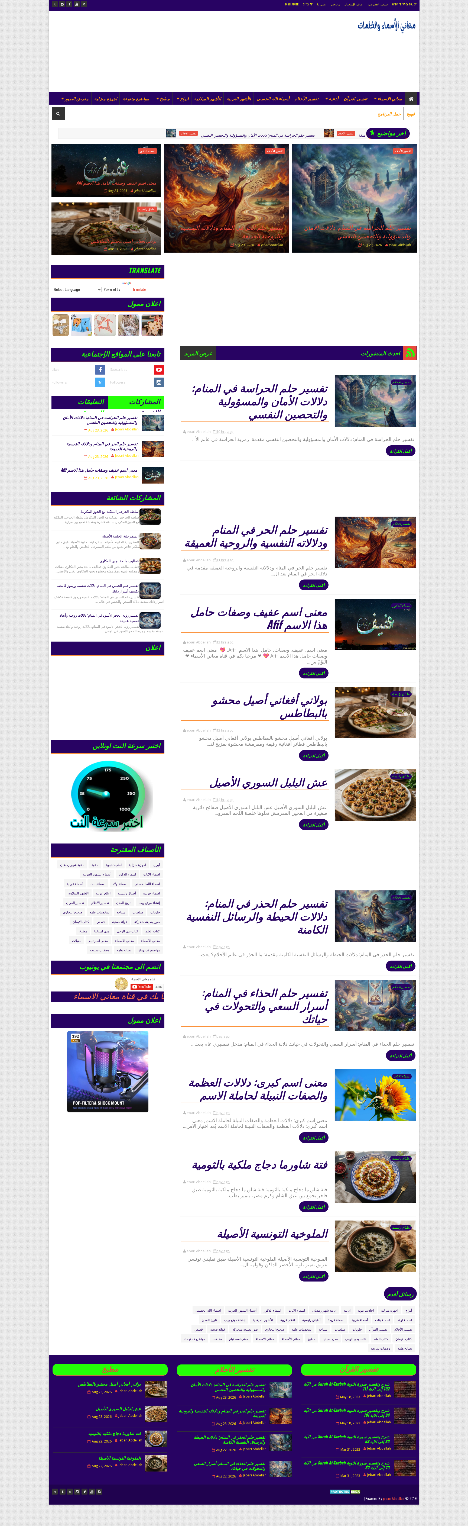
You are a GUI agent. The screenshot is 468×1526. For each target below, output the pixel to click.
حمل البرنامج (389, 113)
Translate (139, 289)
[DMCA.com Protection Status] (346, 1498)
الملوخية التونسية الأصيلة (272, 1232)
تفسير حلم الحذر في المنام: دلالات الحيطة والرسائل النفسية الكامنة (256, 915)
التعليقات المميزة (91, 402)
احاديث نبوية (366, 1310)
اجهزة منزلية (105, 98)
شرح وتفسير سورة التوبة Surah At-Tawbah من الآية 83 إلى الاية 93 (346, 1439)
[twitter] (55, 4)
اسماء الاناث (402, 1076)
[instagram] (62, 4)
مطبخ (165, 98)
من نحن (335, 4)
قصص (198, 1329)
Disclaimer (291, 4)
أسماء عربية (360, 1319)
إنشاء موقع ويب (234, 1319)
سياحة (323, 1329)
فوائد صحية (217, 1329)
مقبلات (217, 1338)
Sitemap (308, 4)
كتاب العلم (381, 1338)
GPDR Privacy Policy (404, 4)
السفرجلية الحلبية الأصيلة (120, 536)
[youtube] (77, 4)
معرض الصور (77, 98)
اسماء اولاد (404, 1319)
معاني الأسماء (291, 1338)
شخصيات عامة (301, 1329)
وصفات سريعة (380, 1348)
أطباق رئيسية (147, 209)
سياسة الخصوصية (377, 4)
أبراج (408, 1310)
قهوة (411, 113)
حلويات (357, 1329)
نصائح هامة (405, 1348)
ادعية (347, 1310)
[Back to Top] (55, 1492)
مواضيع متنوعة (135, 98)
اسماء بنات (382, 1319)
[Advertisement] (150, 51)
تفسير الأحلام (306, 98)
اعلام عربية (287, 1319)
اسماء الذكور (147, 151)
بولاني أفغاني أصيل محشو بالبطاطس (123, 241)
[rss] (84, 4)
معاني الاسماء (390, 98)
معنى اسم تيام (238, 1338)
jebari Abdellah (393, 1498)
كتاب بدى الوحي (355, 1338)
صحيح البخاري (274, 1329)
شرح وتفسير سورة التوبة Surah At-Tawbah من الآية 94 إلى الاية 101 (346, 1412)
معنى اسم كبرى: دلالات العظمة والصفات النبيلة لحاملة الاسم (257, 1088)
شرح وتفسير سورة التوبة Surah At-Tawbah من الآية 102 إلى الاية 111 (346, 1386)
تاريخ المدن (209, 1319)
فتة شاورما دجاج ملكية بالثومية (259, 1163)
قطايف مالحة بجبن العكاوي (119, 560)
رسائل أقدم (400, 1294)
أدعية (333, 98)
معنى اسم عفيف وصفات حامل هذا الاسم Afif (116, 183)
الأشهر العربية (238, 98)
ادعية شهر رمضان (324, 1310)
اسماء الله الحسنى (208, 1310)
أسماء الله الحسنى (272, 98)
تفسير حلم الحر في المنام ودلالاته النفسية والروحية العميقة (346, 135)
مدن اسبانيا (330, 1338)
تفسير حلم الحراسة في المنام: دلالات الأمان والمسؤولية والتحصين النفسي (200, 135)
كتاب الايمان (403, 1338)
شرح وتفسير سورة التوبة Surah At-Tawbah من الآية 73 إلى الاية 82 (346, 1465)
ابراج (184, 98)
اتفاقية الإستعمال (353, 4)
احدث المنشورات (380, 353)
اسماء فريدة (336, 1319)
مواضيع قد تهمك (194, 1338)
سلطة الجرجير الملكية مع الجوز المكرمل (109, 511)
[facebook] (69, 4)
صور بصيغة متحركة (245, 1329)
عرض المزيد (198, 353)
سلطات (339, 1329)
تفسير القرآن (355, 98)
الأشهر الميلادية (207, 98)
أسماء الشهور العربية (242, 1310)
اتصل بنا (321, 4)
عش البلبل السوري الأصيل (268, 781)
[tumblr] (63, 1492)
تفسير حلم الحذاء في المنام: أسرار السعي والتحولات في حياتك (264, 1005)
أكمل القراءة (400, 451)
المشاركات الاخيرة (144, 402)
